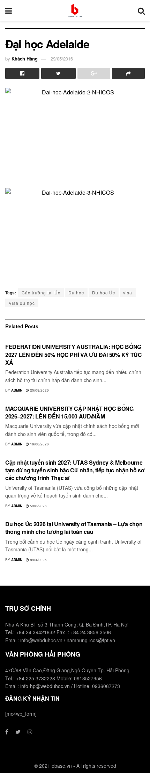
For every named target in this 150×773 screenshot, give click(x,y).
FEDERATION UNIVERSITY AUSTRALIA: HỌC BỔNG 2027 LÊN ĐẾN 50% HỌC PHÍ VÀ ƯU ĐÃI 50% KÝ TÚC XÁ (73, 354)
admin (16, 390)
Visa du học (22, 303)
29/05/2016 (62, 58)
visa (127, 292)
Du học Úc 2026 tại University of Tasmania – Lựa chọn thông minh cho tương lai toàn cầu (73, 528)
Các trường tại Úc (41, 292)
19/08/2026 (39, 444)
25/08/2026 (39, 390)
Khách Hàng (25, 58)
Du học (76, 292)
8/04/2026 (38, 559)
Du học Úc (103, 292)
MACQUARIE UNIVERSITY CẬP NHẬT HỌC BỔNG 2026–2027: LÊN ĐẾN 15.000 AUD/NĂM (69, 412)
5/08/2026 (38, 505)
